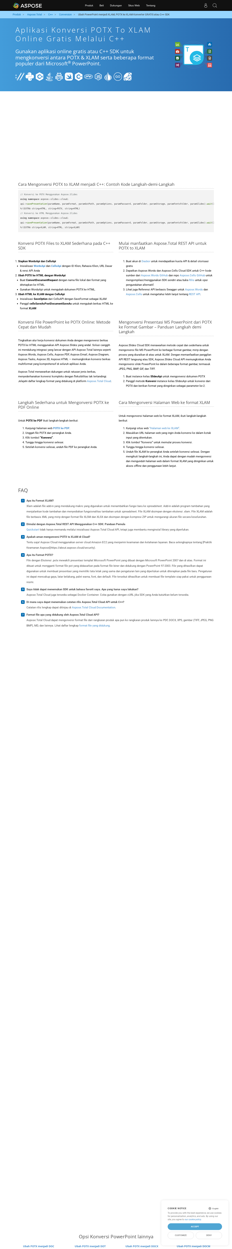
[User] (205, 5)
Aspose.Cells (134, 294)
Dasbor (146, 261)
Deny (209, 1235)
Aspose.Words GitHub (154, 275)
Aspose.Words (194, 289)
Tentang (150, 5)
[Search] (214, 5)
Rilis (191, 280)
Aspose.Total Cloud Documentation (93, 607)
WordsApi (39, 266)
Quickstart (32, 529)
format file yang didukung (94, 625)
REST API (194, 294)
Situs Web (134, 5)
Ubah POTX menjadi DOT (90, 1246)
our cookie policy (193, 1219)
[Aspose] (28, 5)
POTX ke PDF (61, 428)
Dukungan (116, 5)
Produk (89, 5)
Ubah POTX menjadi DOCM (193, 1246)
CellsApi (56, 266)
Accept (195, 1226)
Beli (102, 5)
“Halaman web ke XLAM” (164, 428)
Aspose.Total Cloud (99, 381)
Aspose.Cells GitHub (192, 275)
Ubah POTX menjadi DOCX (141, 1246)
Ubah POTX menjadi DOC (38, 1246)
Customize (181, 1235)
